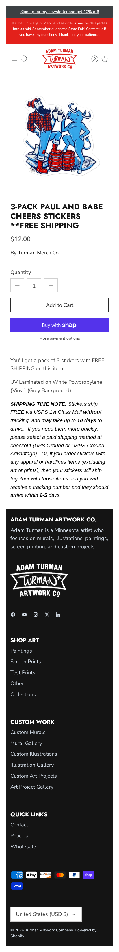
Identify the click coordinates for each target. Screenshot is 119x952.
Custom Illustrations (33, 753)
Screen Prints (25, 661)
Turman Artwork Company (49, 930)
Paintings (21, 650)
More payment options (59, 338)
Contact (19, 824)
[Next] (105, 12)
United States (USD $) (42, 914)
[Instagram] (35, 615)
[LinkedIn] (58, 615)
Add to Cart (59, 305)
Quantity (20, 272)
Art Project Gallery (31, 786)
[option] (59, 136)
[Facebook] (13, 615)
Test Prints (22, 672)
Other (17, 683)
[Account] (91, 59)
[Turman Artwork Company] (59, 59)
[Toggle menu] (14, 59)
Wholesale (23, 846)
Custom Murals (28, 732)
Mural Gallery (26, 743)
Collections (23, 694)
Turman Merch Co (38, 252)
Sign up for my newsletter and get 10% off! (59, 11)
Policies (19, 835)
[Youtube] (24, 615)
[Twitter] (47, 615)
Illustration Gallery (32, 764)
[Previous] (14, 12)
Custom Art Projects (33, 775)
